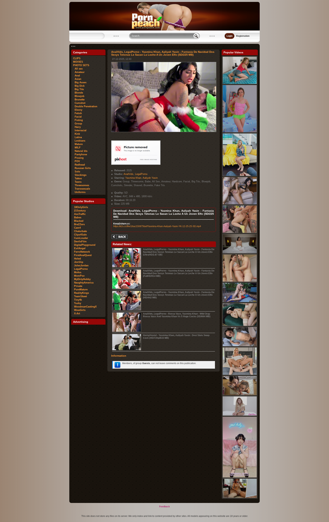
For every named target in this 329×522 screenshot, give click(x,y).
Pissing (78, 157)
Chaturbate (80, 231)
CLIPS (77, 58)
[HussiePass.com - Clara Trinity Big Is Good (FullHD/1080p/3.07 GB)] (240, 415)
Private (78, 286)
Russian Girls (82, 168)
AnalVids (128, 174)
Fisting (78, 120)
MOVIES (78, 61)
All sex (78, 68)
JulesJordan (81, 265)
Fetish (77, 113)
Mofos (77, 272)
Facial (77, 116)
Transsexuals (81, 188)
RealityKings (81, 292)
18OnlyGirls (81, 207)
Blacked (78, 220)
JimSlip (78, 262)
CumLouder (81, 238)
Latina (77, 137)
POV (76, 161)
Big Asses (79, 82)
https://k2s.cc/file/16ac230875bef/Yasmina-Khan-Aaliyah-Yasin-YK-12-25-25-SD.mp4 (157, 226)
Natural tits (80, 151)
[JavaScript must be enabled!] (120, 237)
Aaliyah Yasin (150, 177)
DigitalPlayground (84, 244)
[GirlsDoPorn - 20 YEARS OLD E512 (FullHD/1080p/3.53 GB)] (240, 252)
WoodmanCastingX (85, 306)
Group (77, 123)
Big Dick (79, 85)
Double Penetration (85, 106)
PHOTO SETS (81, 65)
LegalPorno (81, 268)
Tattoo (77, 178)
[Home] (164, 29)
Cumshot (79, 103)
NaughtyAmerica (83, 282)
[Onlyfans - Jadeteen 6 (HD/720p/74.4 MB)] (240, 394)
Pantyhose (80, 154)
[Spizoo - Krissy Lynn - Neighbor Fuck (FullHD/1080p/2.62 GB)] (240, 83)
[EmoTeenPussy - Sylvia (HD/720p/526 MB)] (240, 497)
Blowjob (78, 96)
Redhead (79, 164)
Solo (76, 171)
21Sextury (80, 210)
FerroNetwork (82, 251)
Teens (77, 181)
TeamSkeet (80, 296)
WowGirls (79, 310)
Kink (76, 133)
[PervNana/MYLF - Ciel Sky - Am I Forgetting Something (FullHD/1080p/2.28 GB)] (240, 175)
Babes (77, 217)
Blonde (78, 92)
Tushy (77, 303)
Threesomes (81, 185)
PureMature (81, 289)
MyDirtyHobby (82, 279)
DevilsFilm (80, 241)
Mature (78, 144)
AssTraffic (80, 214)
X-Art (77, 313)
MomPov (79, 275)
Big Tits (78, 89)
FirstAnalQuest (83, 255)
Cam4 (77, 227)
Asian (77, 79)
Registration (242, 36)
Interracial (79, 130)
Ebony (77, 109)
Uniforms (79, 192)
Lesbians (79, 140)
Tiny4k (78, 299)
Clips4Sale (80, 234)
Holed (77, 258)
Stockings (79, 175)
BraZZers (79, 224)
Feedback (164, 506)
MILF (77, 147)
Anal (76, 75)
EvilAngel (79, 248)
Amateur (79, 72)
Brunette (79, 99)
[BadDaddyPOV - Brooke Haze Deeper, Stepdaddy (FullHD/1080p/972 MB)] (240, 345)
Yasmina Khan (133, 177)
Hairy (77, 127)
